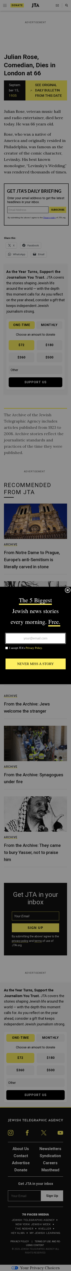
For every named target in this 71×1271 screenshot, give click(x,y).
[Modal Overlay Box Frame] (35, 635)
